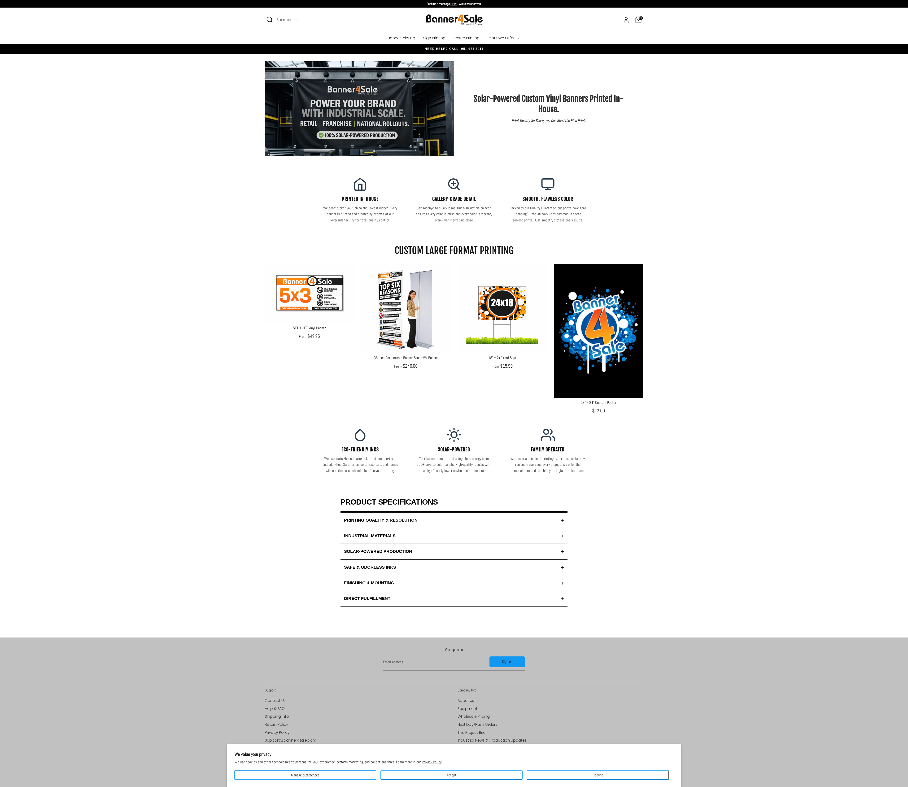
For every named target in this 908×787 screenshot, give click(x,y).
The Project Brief (472, 732)
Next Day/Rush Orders (477, 724)
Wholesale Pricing (474, 716)
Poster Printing (467, 38)
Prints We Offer (501, 38)
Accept (451, 775)
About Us (466, 700)
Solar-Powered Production (378, 551)
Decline (598, 775)
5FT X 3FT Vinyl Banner (309, 327)
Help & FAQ (275, 708)
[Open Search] (269, 19)
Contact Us (275, 700)
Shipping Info (277, 716)
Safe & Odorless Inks (370, 567)
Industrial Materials (370, 535)
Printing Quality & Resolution (381, 520)
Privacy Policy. (432, 762)
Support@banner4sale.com (290, 740)
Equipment (467, 708)
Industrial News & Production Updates (492, 740)
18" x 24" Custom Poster (598, 402)
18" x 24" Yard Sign (502, 357)
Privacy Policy (277, 732)
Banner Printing (401, 38)
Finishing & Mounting (369, 582)
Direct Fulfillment (367, 598)
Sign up (507, 661)
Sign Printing (434, 38)
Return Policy (276, 724)
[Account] (626, 20)
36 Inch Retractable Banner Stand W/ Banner (406, 357)
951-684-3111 (472, 49)
